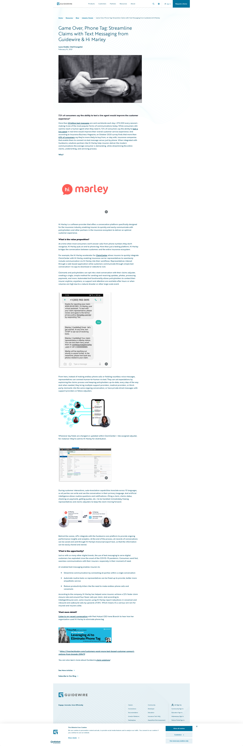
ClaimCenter (101, 255)
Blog (77, 18)
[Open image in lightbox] (98, 189)
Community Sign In (177, 709)
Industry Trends (87, 18)
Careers (130, 705)
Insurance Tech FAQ (154, 716)
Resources (123, 4)
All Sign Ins (177, 705)
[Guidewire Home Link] (73, 695)
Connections (132, 709)
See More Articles (65, 670)
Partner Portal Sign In (178, 720)
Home (60, 18)
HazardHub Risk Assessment (156, 720)
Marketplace (132, 720)
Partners (113, 4)
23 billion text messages (78, 123)
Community (151, 705)
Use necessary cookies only (179, 741)
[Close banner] (196, 726)
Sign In (169, 4)
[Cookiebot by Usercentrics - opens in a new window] (55, 742)
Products (91, 4)
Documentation (133, 713)
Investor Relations (133, 716)
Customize (178, 735)
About (133, 4)
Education (151, 713)
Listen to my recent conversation (73, 616)
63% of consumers (66, 137)
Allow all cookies (179, 728)
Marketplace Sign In (178, 716)
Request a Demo (181, 4)
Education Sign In (177, 713)
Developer (151, 709)
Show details (72, 738)
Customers (102, 4)
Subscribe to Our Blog (67, 676)
